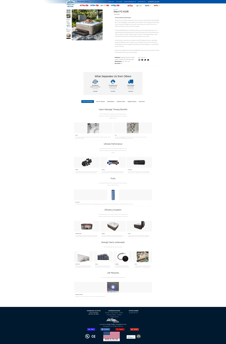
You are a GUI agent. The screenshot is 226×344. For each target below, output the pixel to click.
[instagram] (139, 59)
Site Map (111, 324)
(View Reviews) (117, 14)
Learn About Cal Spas (104, 324)
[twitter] (145, 60)
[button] (130, 5)
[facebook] (142, 60)
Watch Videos (111, 1)
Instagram (121, 329)
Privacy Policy (123, 324)
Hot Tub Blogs (117, 324)
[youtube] (148, 60)
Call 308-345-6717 (142, 1)
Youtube (135, 329)
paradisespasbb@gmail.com (130, 1)
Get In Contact (119, 1)
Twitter (92, 329)
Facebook (106, 329)
